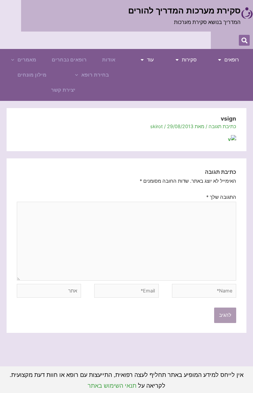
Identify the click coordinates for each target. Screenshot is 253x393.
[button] (244, 40)
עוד (150, 59)
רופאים (231, 59)
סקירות (189, 59)
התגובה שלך (221, 197)
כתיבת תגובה (222, 126)
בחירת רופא (95, 75)
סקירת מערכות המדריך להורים (184, 10)
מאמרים (26, 59)
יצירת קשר (63, 90)
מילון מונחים (31, 75)
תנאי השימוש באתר (112, 385)
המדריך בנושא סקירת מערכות (207, 22)
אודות (108, 59)
